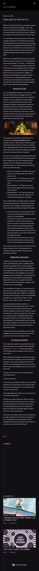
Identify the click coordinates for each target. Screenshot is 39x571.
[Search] (34, 3)
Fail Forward (9, 7)
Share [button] (5, 436)
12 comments (12, 523)
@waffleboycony (14, 348)
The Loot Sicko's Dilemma (16, 549)
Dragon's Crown (8, 65)
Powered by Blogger (21, 565)
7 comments (12, 552)
